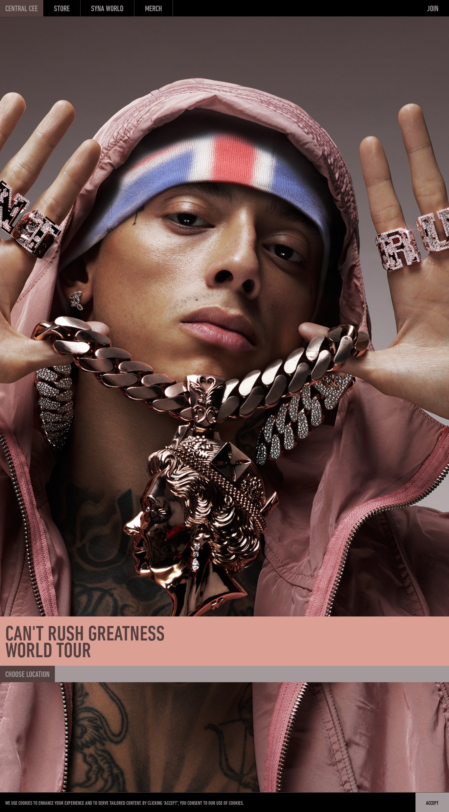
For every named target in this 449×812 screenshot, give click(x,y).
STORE (62, 9)
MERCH (153, 9)
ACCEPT (432, 803)
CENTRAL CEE (21, 9)
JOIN (432, 9)
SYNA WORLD (107, 9)
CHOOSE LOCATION (27, 675)
